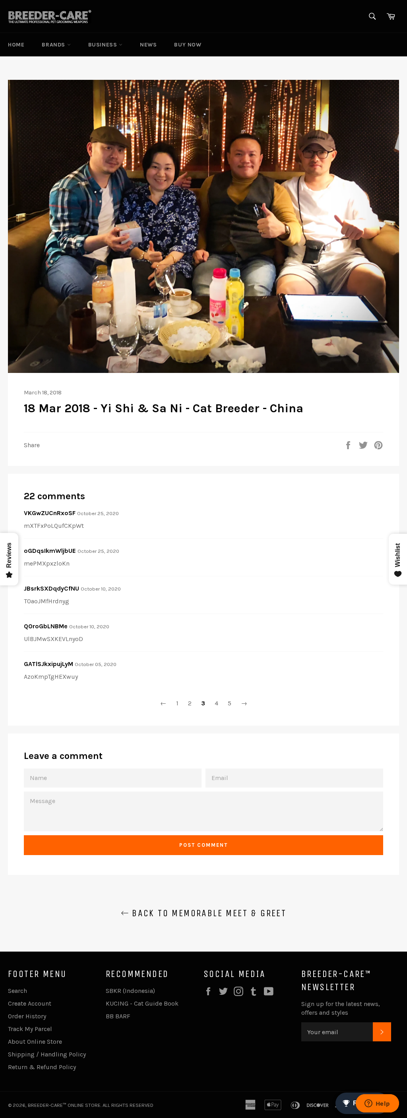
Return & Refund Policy (42, 1067)
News (148, 44)
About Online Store (35, 1041)
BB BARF (118, 1016)
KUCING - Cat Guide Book (142, 1003)
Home (16, 44)
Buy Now (187, 44)
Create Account (29, 1003)
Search (17, 990)
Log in (361, 44)
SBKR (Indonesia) (130, 990)
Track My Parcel (30, 1029)
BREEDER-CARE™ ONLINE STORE (64, 1105)
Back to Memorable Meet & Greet (207, 913)
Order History (27, 1016)
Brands (54, 44)
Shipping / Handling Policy (47, 1054)
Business (103, 44)
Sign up (387, 44)
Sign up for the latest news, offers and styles (340, 1008)
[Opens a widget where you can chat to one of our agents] (377, 1104)
